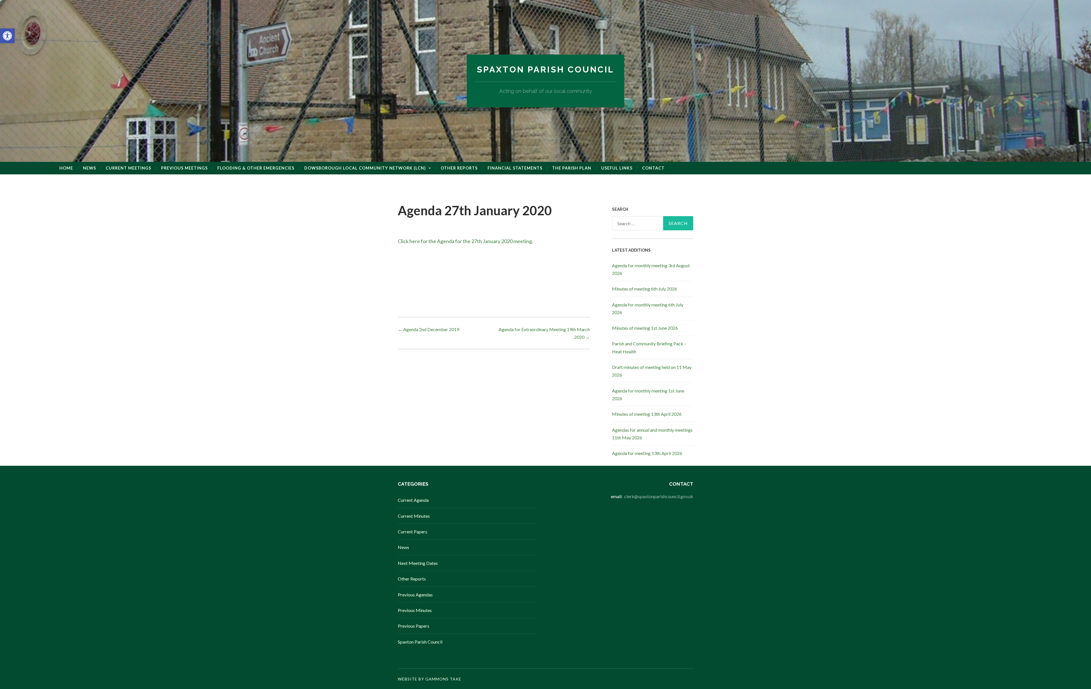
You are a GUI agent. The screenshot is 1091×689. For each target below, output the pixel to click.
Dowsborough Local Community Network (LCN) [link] (365, 168)
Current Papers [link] (412, 531)
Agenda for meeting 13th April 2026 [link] (647, 453)
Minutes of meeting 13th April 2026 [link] (647, 414)
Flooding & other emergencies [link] (255, 168)
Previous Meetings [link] (184, 168)
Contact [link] (653, 168)
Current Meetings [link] (128, 168)
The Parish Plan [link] (571, 168)
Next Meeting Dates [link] (418, 563)
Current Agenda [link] (413, 500)
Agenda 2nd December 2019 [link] (428, 329)
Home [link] (66, 168)
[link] (7, 35)
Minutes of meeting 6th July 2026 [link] (644, 288)
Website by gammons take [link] (429, 679)
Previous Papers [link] (413, 626)
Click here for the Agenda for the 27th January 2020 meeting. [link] (465, 241)
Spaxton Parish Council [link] (545, 69)
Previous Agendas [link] (415, 594)
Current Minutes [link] (414, 516)
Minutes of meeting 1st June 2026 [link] (645, 328)
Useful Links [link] (616, 168)
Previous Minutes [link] (415, 610)
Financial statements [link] (515, 168)
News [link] (89, 168)
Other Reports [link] (459, 168)
